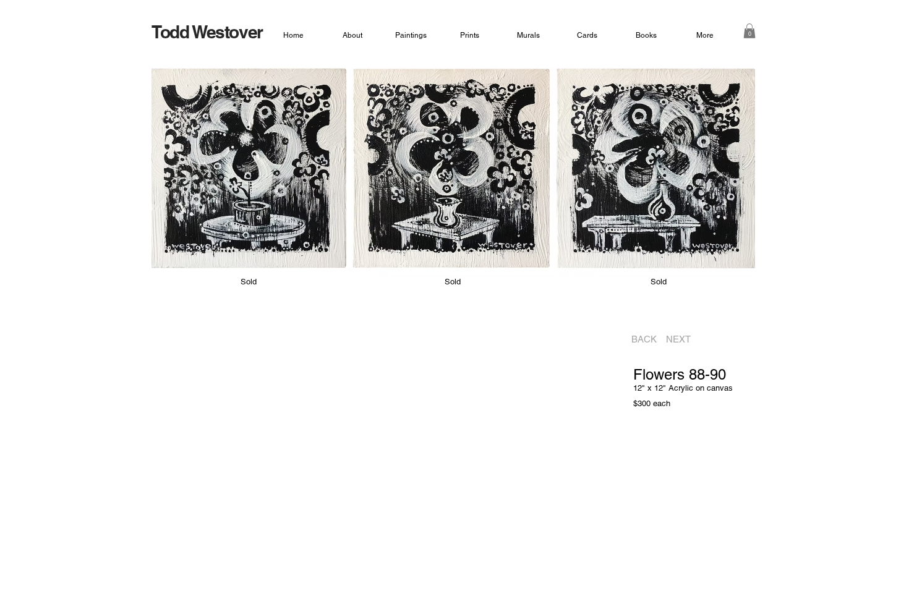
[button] (749, 30)
